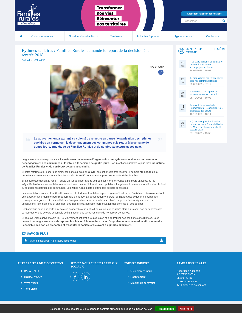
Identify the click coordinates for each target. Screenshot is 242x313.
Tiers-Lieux (30, 288)
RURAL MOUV (33, 276)
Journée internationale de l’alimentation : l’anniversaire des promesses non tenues (206, 108)
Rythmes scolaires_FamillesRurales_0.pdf (52, 240)
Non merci (186, 309)
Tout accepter (165, 309)
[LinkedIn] (85, 276)
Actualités (39, 60)
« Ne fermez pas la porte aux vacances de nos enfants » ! (204, 93)
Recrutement (137, 276)
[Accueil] (29, 14)
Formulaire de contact (193, 285)
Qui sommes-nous (141, 271)
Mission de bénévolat (142, 282)
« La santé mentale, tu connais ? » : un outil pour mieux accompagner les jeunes (207, 64)
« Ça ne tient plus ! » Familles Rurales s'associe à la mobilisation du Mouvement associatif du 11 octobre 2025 (207, 125)
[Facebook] (161, 72)
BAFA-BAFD (31, 271)
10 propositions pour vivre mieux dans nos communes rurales (206, 79)
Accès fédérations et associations (204, 13)
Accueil (26, 60)
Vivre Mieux (31, 282)
